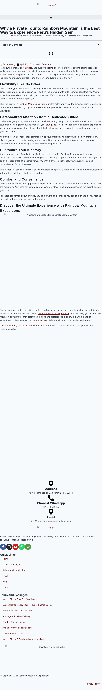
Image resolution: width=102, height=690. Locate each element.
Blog (4, 581)
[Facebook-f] (3, 547)
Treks (5, 576)
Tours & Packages (11, 564)
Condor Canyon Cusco (13, 622)
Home (12, 36)
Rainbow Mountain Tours (14, 570)
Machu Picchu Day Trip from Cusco (19, 599)
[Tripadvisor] (28, 547)
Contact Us (8, 587)
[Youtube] (15, 547)
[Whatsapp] (22, 547)
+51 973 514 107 (51, 507)
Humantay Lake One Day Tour (17, 610)
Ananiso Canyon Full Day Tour (17, 628)
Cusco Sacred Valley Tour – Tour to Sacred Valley (27, 605)
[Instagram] (9, 547)
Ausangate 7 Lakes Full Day (16, 616)
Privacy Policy (93, 684)
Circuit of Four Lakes (12, 633)
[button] (51, 17)
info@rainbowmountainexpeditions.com (51, 521)
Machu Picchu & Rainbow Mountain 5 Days (23, 639)
